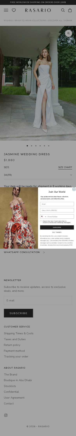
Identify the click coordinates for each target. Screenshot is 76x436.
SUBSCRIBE (57, 227)
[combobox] (43, 217)
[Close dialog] (73, 189)
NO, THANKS (56, 232)
